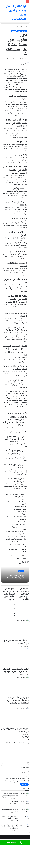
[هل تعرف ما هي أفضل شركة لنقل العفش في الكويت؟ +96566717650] (24, 819)
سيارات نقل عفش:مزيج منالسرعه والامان (10, 810)
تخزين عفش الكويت (22, 31)
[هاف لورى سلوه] (24, 804)
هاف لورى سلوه (14, 801)
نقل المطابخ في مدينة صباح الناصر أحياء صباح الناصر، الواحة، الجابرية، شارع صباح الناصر (10, 827)
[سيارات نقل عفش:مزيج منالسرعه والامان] (24, 811)
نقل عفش (14, 31)
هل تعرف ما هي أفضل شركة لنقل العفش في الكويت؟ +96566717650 (10, 818)
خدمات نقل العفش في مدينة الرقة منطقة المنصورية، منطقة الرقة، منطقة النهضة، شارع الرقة (10, 795)
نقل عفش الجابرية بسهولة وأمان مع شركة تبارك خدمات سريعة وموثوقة (15, 577)
